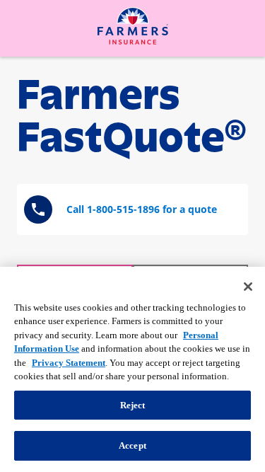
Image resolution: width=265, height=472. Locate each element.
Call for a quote (141, 209)
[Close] (248, 286)
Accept (132, 445)
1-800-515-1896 (123, 209)
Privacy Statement (68, 362)
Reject (133, 405)
